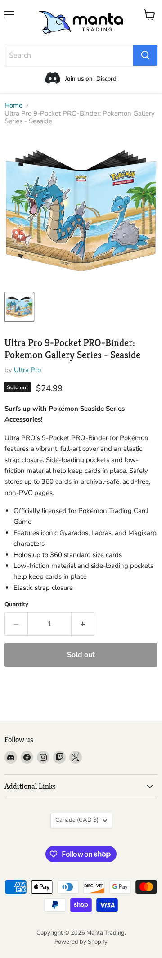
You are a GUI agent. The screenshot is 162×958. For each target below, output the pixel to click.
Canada (77, 820)
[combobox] (68, 55)
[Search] (145, 55)
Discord (106, 79)
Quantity (16, 604)
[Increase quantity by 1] (83, 624)
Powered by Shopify (81, 942)
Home (13, 105)
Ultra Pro (27, 369)
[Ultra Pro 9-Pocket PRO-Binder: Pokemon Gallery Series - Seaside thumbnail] (19, 306)
